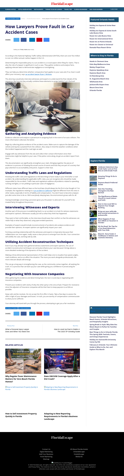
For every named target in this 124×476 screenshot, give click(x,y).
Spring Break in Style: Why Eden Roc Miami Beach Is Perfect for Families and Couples (103, 326)
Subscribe (114, 9)
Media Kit (79, 456)
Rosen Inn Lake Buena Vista (100, 36)
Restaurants (38, 9)
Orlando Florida (96, 90)
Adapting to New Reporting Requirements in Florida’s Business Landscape (61, 416)
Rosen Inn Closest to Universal (101, 44)
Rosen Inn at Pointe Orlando (101, 42)
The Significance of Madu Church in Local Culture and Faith (107, 198)
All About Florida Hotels (79, 449)
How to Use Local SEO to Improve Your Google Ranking (107, 206)
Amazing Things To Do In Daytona (107, 177)
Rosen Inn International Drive (101, 39)
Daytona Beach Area (97, 73)
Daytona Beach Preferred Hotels (107, 183)
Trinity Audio (23, 49)
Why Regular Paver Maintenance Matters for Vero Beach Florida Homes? (21, 379)
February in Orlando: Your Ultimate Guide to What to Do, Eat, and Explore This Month (103, 347)
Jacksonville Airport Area (99, 85)
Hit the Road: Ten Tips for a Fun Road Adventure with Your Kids (107, 228)
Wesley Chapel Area (97, 67)
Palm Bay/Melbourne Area (100, 64)
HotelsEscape (79, 454)
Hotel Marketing (46, 456)
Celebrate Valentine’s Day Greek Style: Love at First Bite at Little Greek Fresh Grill (104, 170)
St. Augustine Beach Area (99, 79)
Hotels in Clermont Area (99, 61)
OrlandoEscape (79, 451)
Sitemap (46, 459)
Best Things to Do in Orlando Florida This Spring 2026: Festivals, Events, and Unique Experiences (104, 334)
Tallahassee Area (96, 82)
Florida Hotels (10, 9)
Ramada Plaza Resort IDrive (100, 47)
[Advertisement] (104, 125)
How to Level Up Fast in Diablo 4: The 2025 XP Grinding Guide (67, 330)
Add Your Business (96, 9)
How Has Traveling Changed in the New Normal (106, 191)
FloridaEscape (62, 4)
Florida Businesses (80, 9)
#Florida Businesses (24, 308)
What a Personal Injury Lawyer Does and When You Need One (17, 330)
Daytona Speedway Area (99, 70)
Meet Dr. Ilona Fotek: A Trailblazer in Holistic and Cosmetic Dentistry (108, 236)
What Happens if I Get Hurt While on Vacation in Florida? (108, 221)
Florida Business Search (13, 18)
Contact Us (46, 449)
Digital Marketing (46, 451)
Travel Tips (68, 9)
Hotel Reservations (25, 9)
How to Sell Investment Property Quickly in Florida (21, 415)
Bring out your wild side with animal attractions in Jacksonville (108, 213)
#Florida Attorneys (11, 308)
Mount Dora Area (96, 87)
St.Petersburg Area (97, 76)
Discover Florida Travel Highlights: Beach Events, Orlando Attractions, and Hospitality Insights (103, 319)
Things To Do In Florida (53, 9)
